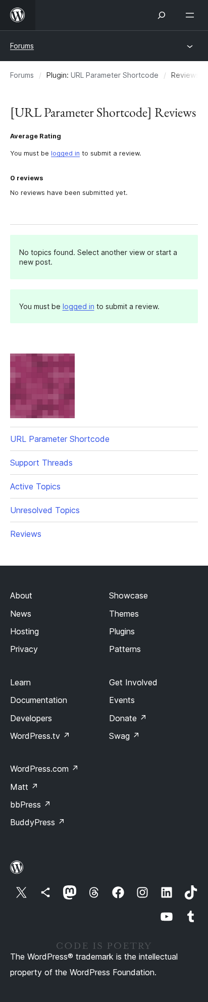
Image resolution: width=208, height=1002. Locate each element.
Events (122, 700)
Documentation (38, 700)
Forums (22, 45)
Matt (24, 787)
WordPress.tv (40, 736)
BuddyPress (37, 822)
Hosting (24, 631)
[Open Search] (161, 15)
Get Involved (133, 682)
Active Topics (35, 486)
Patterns (125, 649)
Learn (20, 682)
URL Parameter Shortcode (115, 75)
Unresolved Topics (45, 510)
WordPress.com (44, 769)
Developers (31, 718)
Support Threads (41, 463)
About (21, 595)
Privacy (24, 649)
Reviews (25, 534)
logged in (65, 153)
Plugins (122, 631)
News (20, 614)
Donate (128, 718)
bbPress (30, 804)
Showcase (128, 595)
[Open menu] (192, 15)
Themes (124, 614)
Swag (124, 736)
